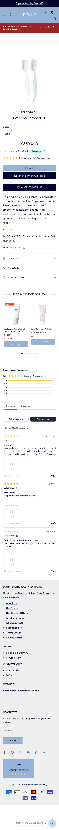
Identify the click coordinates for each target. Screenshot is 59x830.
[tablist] (29, 405)
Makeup (32, 593)
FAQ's (9, 675)
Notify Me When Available (29, 175)
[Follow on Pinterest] (20, 752)
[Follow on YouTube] (28, 752)
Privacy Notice (14, 637)
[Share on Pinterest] (19, 247)
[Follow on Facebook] (4, 752)
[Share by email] (24, 247)
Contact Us (12, 670)
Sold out (29, 168)
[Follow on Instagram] (12, 752)
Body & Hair (43, 593)
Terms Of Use (14, 632)
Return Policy (13, 657)
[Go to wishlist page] (52, 12)
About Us (11, 603)
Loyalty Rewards (15, 618)
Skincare (22, 593)
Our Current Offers (17, 613)
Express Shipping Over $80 (29, 3)
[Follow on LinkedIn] (43, 752)
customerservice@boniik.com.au (21, 690)
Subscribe (12, 740)
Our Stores (12, 608)
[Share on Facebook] (11, 247)
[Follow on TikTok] (36, 752)
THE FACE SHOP (29, 111)
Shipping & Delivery (17, 652)
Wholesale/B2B (14, 622)
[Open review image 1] (12, 465)
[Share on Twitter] (15, 247)
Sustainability (14, 627)
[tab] (10, 405)
